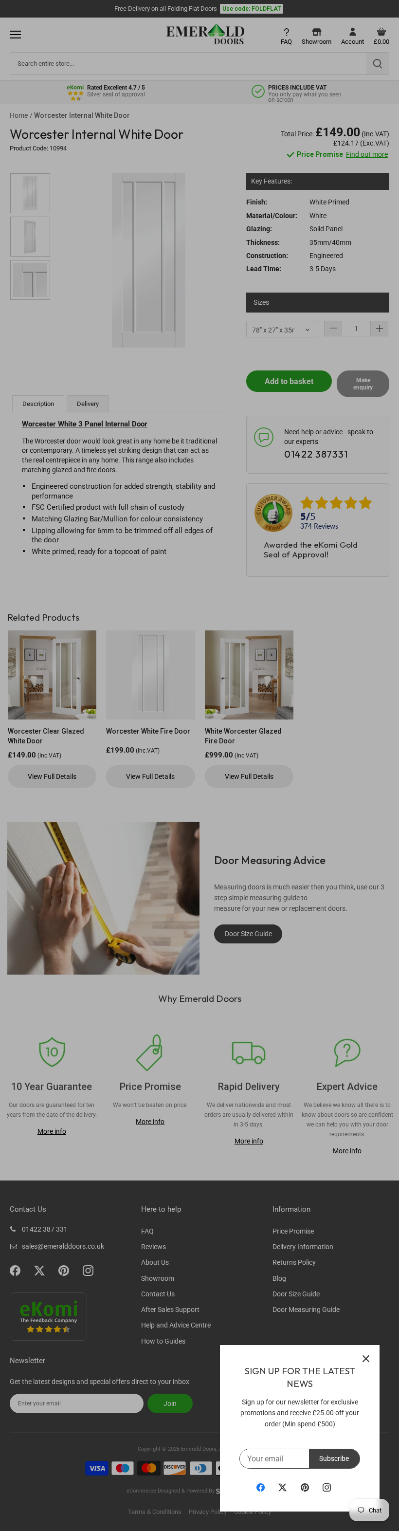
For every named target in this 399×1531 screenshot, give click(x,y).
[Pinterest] (305, 1487)
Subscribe (334, 1458)
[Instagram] (327, 1487)
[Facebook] (260, 1487)
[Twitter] (282, 1487)
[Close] (366, 1358)
